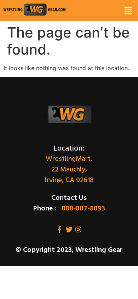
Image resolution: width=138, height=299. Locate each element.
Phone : (44, 208)
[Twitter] (69, 229)
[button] (128, 11)
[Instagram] (78, 229)
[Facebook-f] (59, 229)
